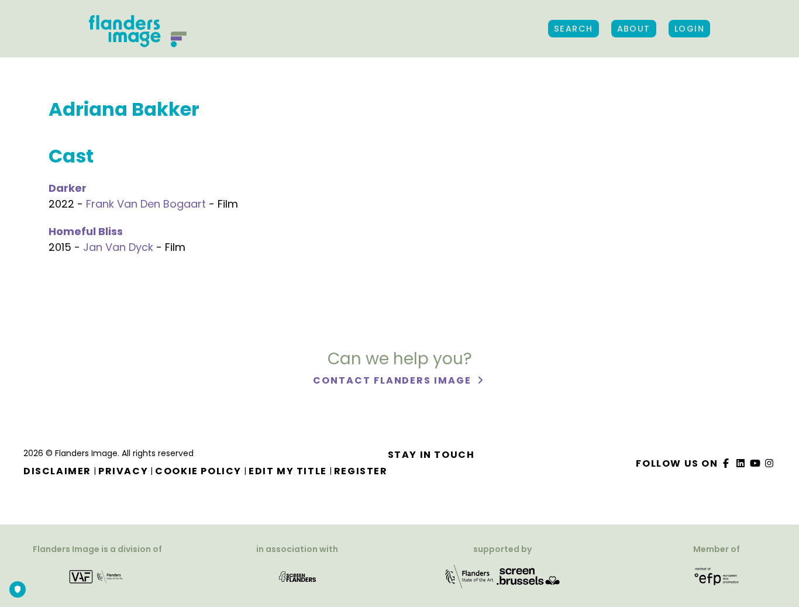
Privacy (123, 471)
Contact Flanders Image (393, 380)
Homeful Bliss (86, 231)
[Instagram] (770, 463)
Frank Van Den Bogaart (146, 203)
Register (361, 471)
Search (573, 29)
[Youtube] (755, 463)
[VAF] (97, 576)
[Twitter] (741, 463)
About (633, 29)
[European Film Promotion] (716, 576)
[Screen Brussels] (528, 576)
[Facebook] (726, 463)
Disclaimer (57, 471)
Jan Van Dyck (118, 247)
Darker (68, 188)
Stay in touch (431, 454)
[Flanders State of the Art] (469, 576)
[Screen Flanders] (297, 576)
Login (689, 29)
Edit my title (288, 471)
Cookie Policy (198, 471)
